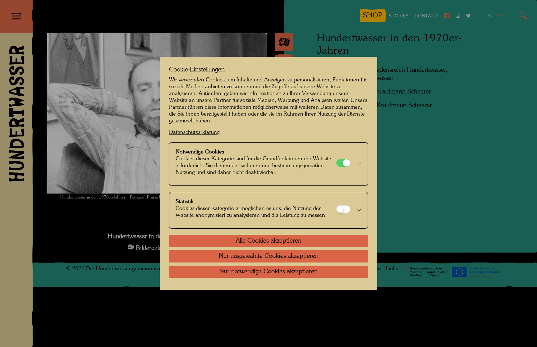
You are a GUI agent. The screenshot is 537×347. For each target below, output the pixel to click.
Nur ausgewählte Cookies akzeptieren (269, 256)
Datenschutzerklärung (194, 132)
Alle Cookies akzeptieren (268, 241)
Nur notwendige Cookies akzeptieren (268, 272)
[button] (357, 164)
